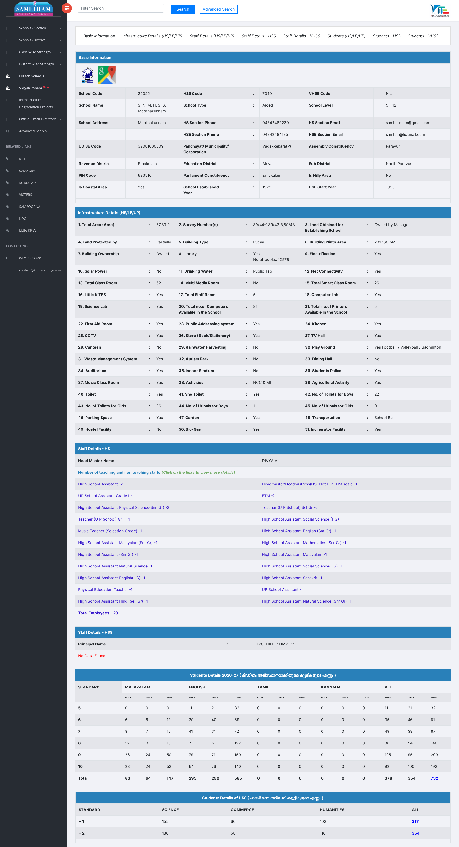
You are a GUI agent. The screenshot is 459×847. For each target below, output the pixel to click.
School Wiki (28, 182)
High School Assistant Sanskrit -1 (292, 577)
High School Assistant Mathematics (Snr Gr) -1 (304, 542)
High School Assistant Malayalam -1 (294, 554)
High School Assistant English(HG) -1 (111, 577)
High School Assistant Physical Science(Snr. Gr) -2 (123, 507)
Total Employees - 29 (98, 612)
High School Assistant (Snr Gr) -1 (108, 554)
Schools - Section (32, 28)
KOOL (23, 218)
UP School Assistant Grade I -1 (106, 495)
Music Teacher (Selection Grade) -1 (110, 530)
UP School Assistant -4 (283, 589)
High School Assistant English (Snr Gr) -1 (299, 530)
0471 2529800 (30, 258)
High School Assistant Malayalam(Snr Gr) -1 (117, 542)
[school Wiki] (88, 75)
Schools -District (32, 40)
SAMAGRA (27, 170)
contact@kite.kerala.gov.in (40, 270)
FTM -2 (268, 495)
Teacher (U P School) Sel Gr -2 (290, 507)
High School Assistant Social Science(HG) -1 (302, 566)
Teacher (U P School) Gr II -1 (104, 519)
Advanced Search (33, 131)
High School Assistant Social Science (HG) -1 (303, 519)
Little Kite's (28, 230)
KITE (22, 158)
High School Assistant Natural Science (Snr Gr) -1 (306, 601)
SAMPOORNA (29, 206)
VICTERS (25, 194)
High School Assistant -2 (100, 484)
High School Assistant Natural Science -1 (115, 566)
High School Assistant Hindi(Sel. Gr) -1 (113, 601)
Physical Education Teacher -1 (105, 589)
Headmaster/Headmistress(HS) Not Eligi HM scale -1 (309, 484)
